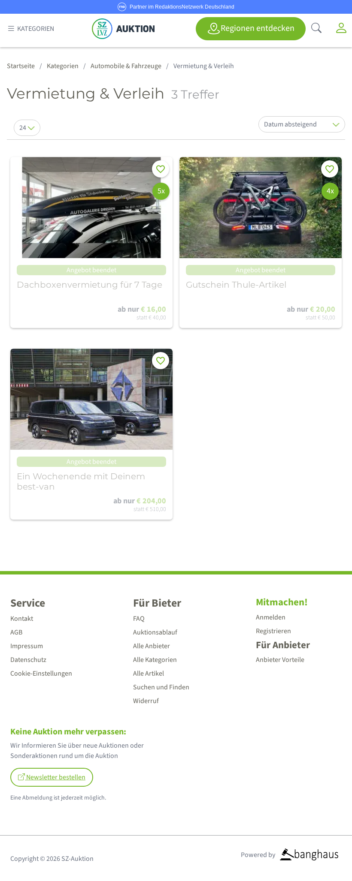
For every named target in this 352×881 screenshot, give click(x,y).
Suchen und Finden (161, 687)
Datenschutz (28, 660)
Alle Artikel (148, 673)
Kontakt (21, 618)
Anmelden (270, 617)
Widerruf (146, 701)
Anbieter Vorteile (280, 660)
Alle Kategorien (155, 660)
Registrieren (273, 631)
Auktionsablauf (155, 632)
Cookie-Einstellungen (41, 673)
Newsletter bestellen (55, 777)
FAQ (139, 618)
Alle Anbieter (151, 646)
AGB (16, 632)
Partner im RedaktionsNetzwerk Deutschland (182, 7)
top (324, 853)
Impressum (26, 646)
